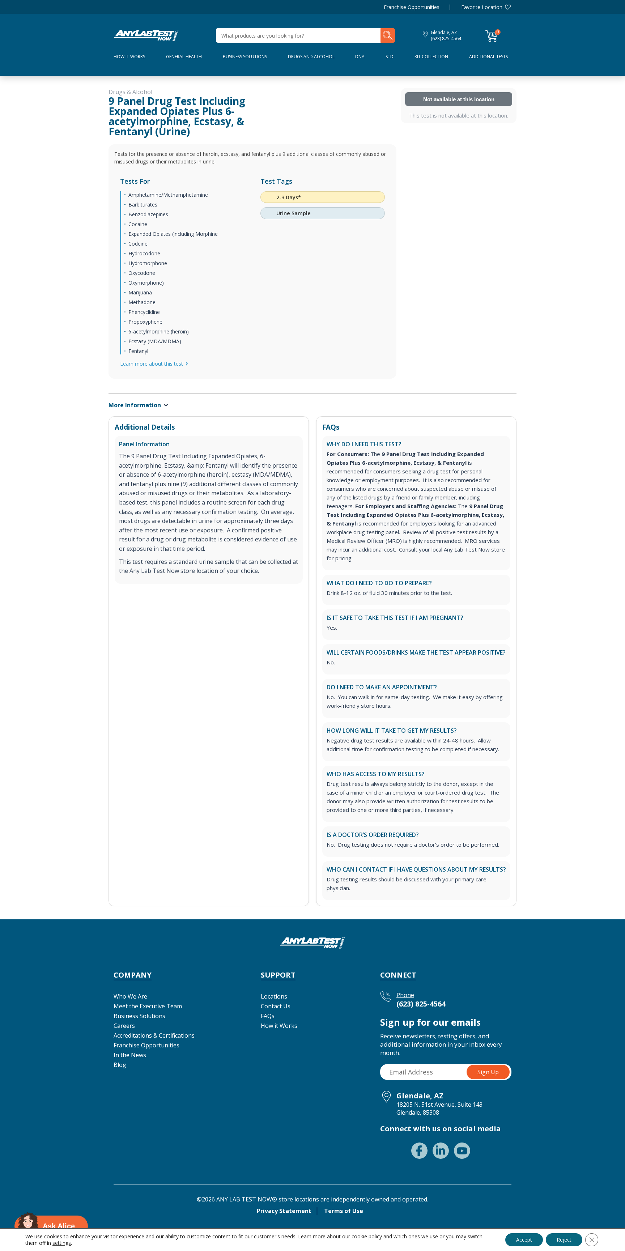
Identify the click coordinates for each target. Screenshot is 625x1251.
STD (390, 57)
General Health (184, 57)
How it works (129, 57)
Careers (124, 1026)
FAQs (268, 1016)
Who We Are (130, 996)
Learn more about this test (151, 363)
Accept (524, 1239)
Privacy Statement (284, 1211)
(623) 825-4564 (446, 38)
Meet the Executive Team (148, 1006)
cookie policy (367, 1236)
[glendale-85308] (146, 35)
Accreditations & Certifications (154, 1035)
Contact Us (275, 1006)
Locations (274, 996)
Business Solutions (245, 57)
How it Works (279, 1026)
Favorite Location (481, 7)
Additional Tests (488, 57)
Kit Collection (431, 57)
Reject (564, 1239)
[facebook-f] (419, 1151)
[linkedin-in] (441, 1151)
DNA (360, 57)
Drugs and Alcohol (311, 57)
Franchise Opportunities (411, 7)
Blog (120, 1065)
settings (61, 1243)
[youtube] (462, 1151)
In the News (130, 1055)
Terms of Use (343, 1211)
